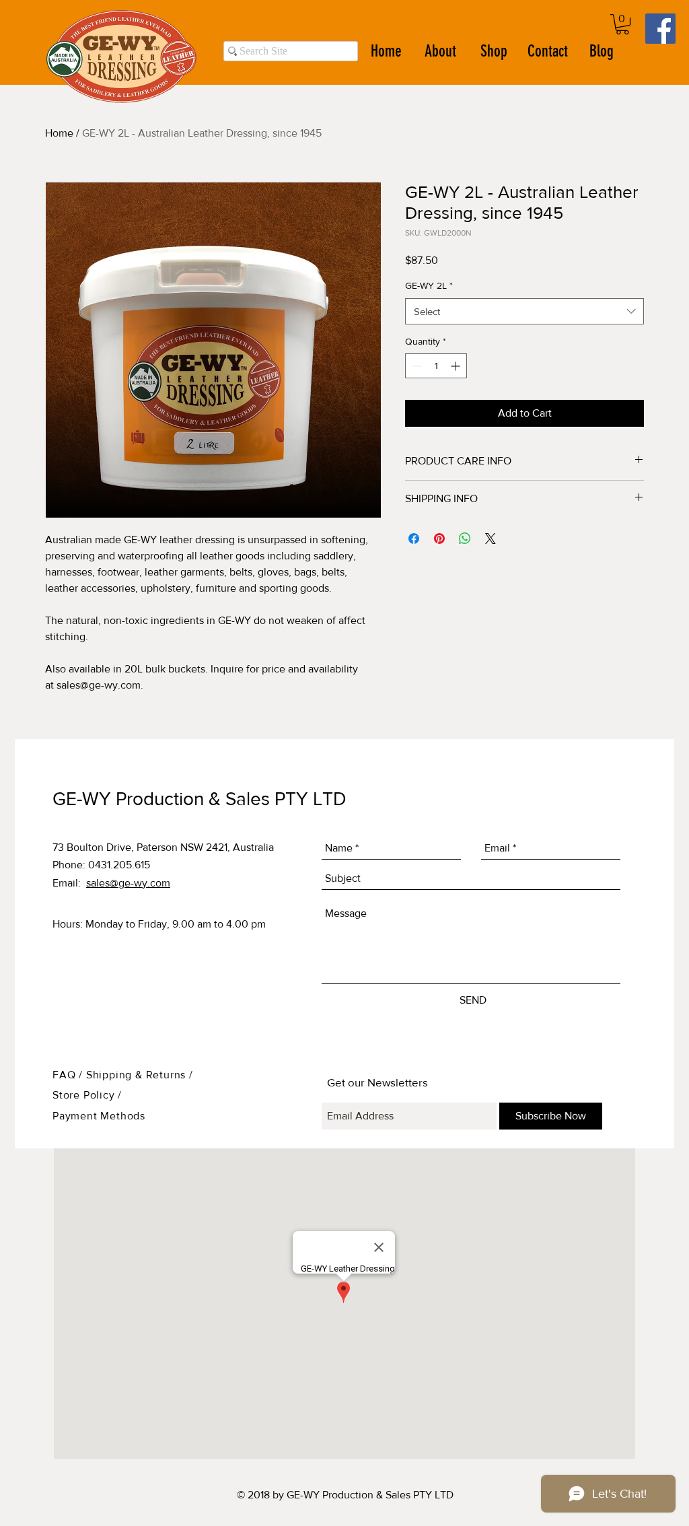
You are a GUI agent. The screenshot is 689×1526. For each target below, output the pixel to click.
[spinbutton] (436, 366)
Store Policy (85, 1095)
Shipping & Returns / (139, 1074)
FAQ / (69, 1074)
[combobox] (524, 311)
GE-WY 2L (429, 285)
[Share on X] (490, 538)
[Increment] (456, 366)
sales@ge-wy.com (128, 883)
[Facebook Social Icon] (660, 28)
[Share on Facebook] (414, 538)
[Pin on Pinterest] (439, 538)
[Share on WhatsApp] (465, 538)
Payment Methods (98, 1115)
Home (59, 133)
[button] (622, 24)
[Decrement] (415, 366)
